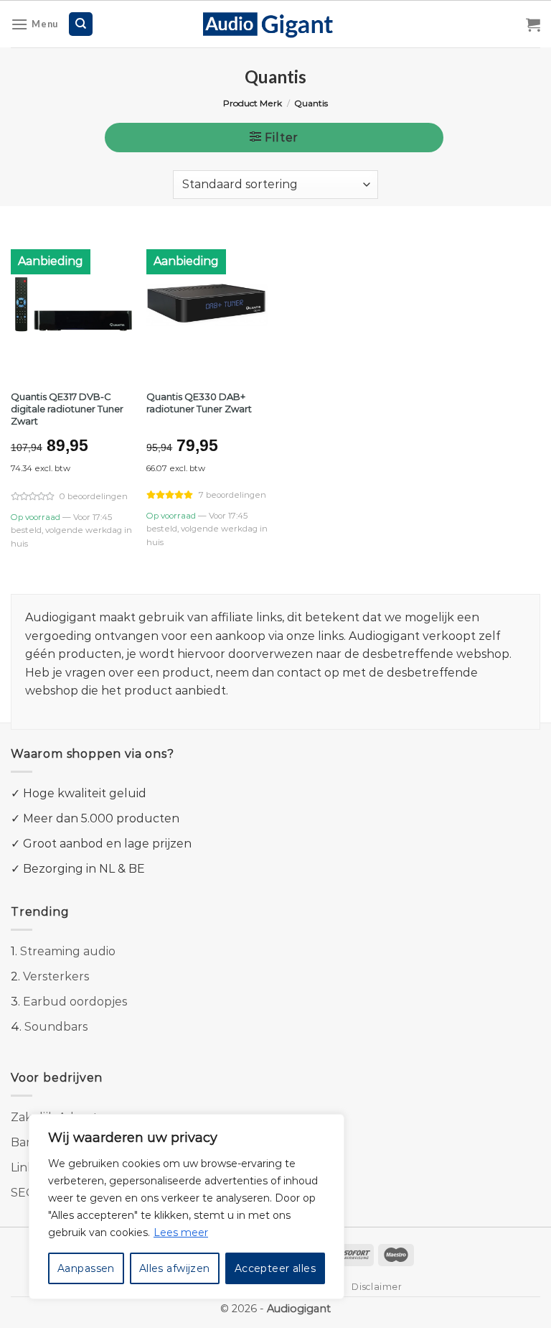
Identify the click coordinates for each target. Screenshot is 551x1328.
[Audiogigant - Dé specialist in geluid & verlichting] (276, 23)
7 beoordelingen (232, 495)
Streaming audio (68, 951)
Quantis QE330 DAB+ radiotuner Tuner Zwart (199, 402)
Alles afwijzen (174, 1268)
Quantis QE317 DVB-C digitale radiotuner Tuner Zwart (67, 409)
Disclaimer (377, 1286)
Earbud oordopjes (75, 1001)
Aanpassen (86, 1268)
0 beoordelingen (94, 496)
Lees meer (181, 1232)
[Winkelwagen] (533, 24)
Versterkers (56, 976)
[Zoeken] (81, 24)
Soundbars (56, 1027)
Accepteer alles (275, 1268)
